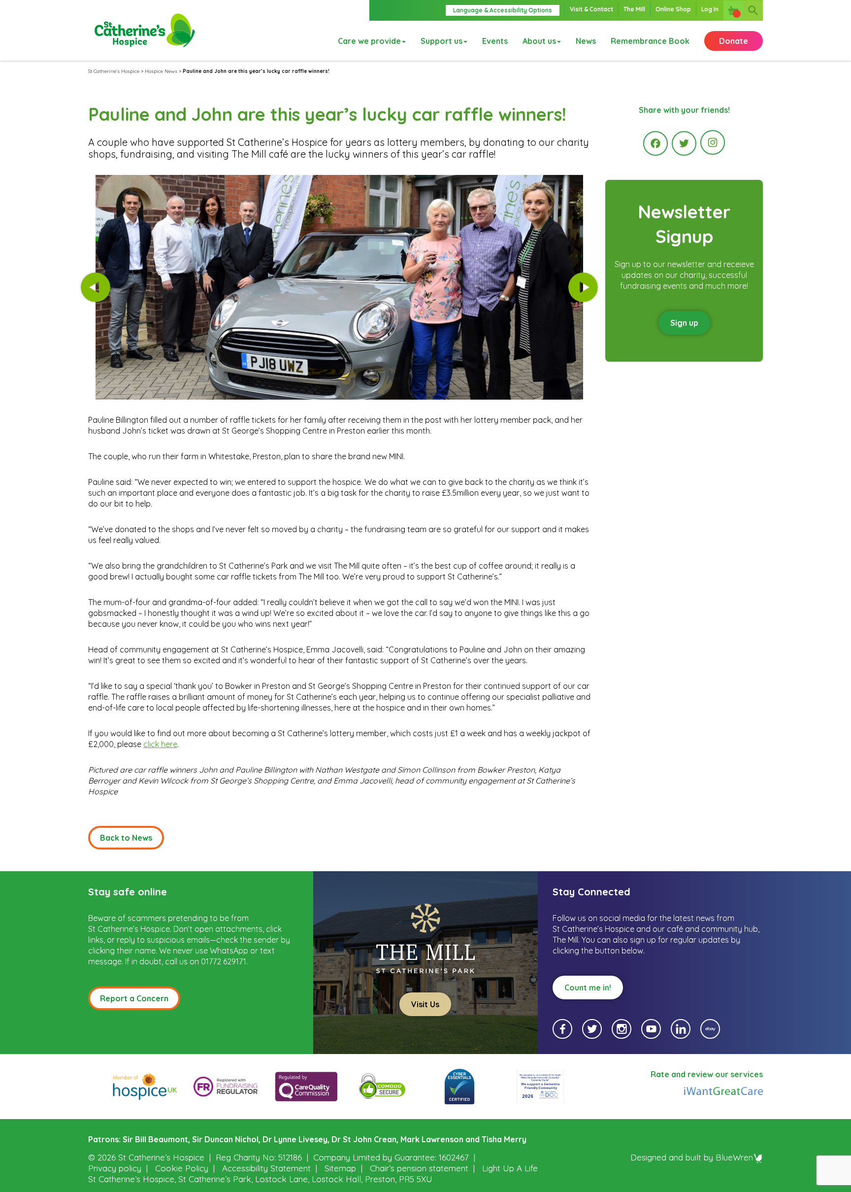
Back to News (126, 838)
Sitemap (340, 1168)
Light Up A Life (510, 1168)
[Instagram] (712, 142)
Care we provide (369, 41)
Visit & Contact (591, 9)
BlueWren (734, 1157)
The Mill (634, 9)
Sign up (684, 323)
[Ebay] (710, 1029)
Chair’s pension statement (419, 1168)
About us (539, 41)
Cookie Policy (181, 1168)
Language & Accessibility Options (502, 10)
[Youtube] (651, 1029)
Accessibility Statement (266, 1168)
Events (495, 41)
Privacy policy (114, 1168)
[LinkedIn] (680, 1029)
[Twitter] (684, 143)
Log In (710, 9)
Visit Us (425, 1004)
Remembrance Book (650, 41)
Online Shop (673, 9)
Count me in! (587, 987)
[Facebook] (655, 143)
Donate (733, 41)
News (586, 41)
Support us (441, 41)
